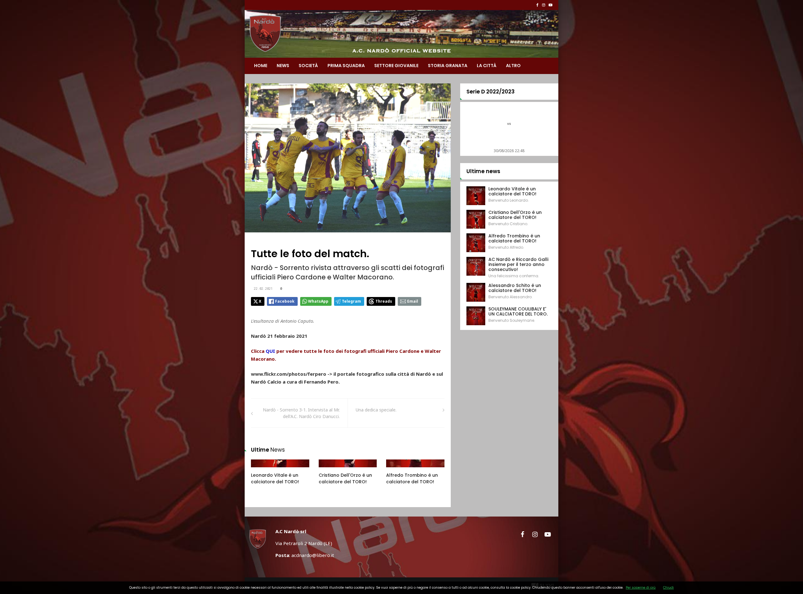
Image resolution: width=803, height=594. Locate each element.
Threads (383, 301)
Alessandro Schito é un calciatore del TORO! (514, 288)
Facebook (285, 301)
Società (308, 65)
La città (487, 65)
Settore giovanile (396, 65)
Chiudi (668, 587)
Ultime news (483, 171)
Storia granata (447, 65)
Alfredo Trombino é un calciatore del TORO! (412, 478)
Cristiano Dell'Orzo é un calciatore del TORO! (345, 478)
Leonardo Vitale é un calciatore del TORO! (275, 478)
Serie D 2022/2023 (490, 91)
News (283, 65)
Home (260, 65)
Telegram (351, 301)
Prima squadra (346, 65)
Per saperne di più (641, 587)
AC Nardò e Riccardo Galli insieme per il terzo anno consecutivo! (518, 264)
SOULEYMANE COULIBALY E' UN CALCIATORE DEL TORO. (518, 311)
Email (412, 301)
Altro (513, 65)
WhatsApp (318, 301)
